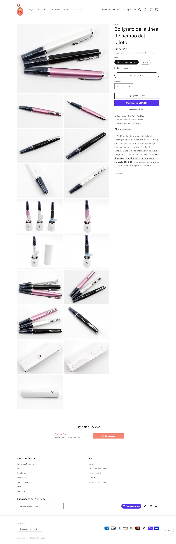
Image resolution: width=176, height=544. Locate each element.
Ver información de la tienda (129, 123)
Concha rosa (122, 68)
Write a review (108, 436)
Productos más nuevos (98, 468)
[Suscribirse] (60, 506)
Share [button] (119, 173)
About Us (21, 491)
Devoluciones (22, 473)
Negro (145, 62)
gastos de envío (123, 53)
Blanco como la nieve (126, 62)
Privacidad (21, 478)
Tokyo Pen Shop (27, 538)
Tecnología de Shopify (40, 538)
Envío (19, 468)
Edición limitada (95, 473)
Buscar (91, 464)
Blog (19, 487)
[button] (42, 9)
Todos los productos (97, 482)
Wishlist (92, 478)
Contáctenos (22, 482)
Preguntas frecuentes (26, 464)
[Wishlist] (151, 9)
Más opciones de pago (136, 109)
